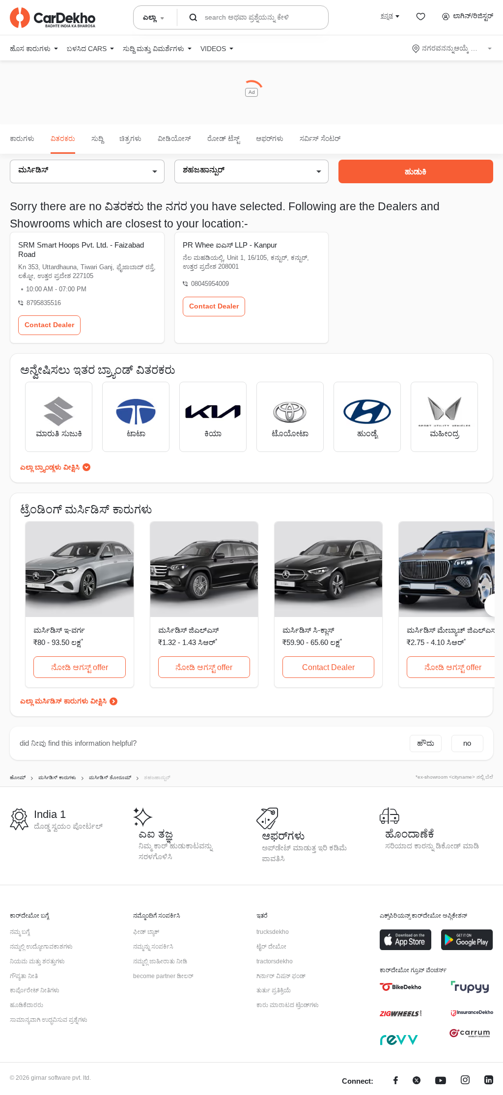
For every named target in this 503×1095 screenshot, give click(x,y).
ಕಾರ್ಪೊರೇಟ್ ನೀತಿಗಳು (34, 990)
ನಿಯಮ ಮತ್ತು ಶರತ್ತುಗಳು (37, 961)
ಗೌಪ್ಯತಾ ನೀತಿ (24, 976)
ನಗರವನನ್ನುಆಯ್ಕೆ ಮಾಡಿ (452, 48)
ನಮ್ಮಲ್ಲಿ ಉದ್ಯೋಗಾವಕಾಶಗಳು (41, 946)
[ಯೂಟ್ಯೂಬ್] (440, 1081)
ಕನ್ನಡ (387, 15)
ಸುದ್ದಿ (97, 138)
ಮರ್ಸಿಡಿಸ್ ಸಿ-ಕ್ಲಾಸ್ (308, 630)
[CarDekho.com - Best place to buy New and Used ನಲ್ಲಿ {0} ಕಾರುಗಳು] (52, 17)
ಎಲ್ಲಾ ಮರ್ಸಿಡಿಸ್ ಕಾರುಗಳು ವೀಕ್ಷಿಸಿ (63, 701)
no (467, 743)
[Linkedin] (488, 1081)
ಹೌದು (425, 743)
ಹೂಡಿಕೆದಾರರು (26, 1005)
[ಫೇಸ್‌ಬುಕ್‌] (395, 1081)
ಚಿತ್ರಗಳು (130, 138)
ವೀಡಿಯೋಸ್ (174, 138)
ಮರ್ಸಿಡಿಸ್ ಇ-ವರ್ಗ (59, 630)
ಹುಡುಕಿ (415, 172)
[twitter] (416, 1081)
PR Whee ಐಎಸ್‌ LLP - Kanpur (230, 245)
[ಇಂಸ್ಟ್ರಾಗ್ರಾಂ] (465, 1081)
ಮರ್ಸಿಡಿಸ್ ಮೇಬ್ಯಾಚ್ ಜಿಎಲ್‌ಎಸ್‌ (452, 630)
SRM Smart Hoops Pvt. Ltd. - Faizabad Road (81, 249)
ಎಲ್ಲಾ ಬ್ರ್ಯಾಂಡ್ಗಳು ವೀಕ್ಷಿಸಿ (50, 467)
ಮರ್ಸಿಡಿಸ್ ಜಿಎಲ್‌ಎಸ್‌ (188, 630)
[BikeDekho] (400, 987)
